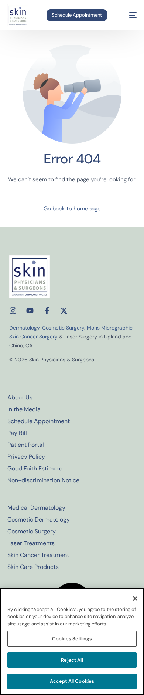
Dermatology (24, 327)
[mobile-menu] (128, 15)
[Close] (135, 598)
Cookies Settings (72, 638)
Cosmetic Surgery (63, 327)
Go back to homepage (72, 208)
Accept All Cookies (72, 681)
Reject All (72, 660)
